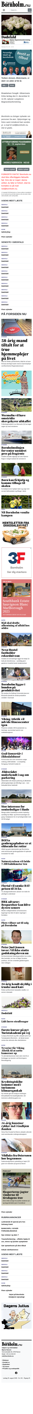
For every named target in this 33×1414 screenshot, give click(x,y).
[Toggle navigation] (3, 10)
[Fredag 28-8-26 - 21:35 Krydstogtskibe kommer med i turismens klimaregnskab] (16, 1071)
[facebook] (16, 1373)
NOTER (3, 620)
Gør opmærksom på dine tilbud (13, 1246)
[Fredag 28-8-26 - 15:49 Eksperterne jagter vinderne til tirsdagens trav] (16, 1180)
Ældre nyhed (23, 169)
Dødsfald (4, 207)
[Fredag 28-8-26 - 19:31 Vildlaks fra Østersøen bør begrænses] (16, 1145)
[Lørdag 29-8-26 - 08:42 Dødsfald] (16, 1003)
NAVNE (3, 229)
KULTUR (3, 750)
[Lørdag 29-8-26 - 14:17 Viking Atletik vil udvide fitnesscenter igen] (16, 708)
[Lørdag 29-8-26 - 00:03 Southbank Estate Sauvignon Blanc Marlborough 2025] (16, 590)
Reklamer (6, 1360)
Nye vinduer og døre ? (10, 1235)
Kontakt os (6, 1362)
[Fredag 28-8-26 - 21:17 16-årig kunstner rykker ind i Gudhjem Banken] (16, 1111)
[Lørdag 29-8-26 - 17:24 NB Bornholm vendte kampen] (16, 502)
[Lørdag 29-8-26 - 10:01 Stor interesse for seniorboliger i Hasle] (16, 796)
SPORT (3, 509)
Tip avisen (6, 1366)
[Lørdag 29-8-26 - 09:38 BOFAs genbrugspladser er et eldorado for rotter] (16, 830)
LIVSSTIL (5, 597)
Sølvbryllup (5, 232)
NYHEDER (4, 337)
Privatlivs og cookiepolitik (11, 1368)
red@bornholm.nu (8, 1356)
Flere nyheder (6, 237)
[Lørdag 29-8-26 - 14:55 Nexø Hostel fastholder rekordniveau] (16, 639)
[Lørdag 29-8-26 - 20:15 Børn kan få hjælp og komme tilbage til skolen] (16, 469)
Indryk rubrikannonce (9, 1250)
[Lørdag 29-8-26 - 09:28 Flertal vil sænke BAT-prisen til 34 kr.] (16, 875)
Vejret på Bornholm (16, 1294)
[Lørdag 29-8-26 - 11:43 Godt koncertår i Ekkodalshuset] (16, 743)
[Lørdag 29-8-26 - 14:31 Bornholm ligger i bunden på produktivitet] (16, 674)
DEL (4, 85)
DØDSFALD (4, 204)
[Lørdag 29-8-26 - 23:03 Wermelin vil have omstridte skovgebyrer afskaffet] (16, 405)
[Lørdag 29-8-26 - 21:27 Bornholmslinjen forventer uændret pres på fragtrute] (16, 437)
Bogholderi (6, 1364)
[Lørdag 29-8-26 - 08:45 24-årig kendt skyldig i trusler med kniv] (16, 974)
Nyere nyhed (10, 169)
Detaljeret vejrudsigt (16, 1297)
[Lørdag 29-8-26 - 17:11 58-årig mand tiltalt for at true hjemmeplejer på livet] (16, 327)
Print (12, 85)
